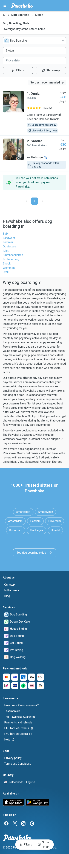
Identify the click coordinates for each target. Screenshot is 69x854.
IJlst (5, 250)
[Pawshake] (22, 5)
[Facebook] (6, 823)
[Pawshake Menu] (5, 5)
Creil (5, 272)
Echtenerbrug (11, 259)
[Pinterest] (31, 823)
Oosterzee (9, 246)
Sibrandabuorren (13, 255)
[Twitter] (14, 823)
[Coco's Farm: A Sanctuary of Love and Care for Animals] (34, 112)
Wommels (9, 267)
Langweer (9, 238)
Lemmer (8, 242)
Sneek (7, 263)
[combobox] (34, 40)
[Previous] (26, 201)
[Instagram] (23, 823)
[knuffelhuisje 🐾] (34, 154)
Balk (5, 233)
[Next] (42, 201)
